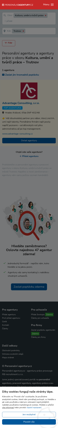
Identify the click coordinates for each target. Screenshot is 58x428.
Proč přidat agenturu (11, 318)
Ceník (4, 321)
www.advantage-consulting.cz (17, 133)
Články (5, 328)
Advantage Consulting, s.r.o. (21, 103)
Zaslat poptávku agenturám (43, 330)
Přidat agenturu (30, 156)
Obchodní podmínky (11, 350)
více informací (8, 407)
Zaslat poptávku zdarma (29, 287)
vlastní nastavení (34, 407)
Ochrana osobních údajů (12, 354)
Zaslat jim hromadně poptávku (22, 74)
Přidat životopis (38, 314)
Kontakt (5, 325)
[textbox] (5, 21)
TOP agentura (12, 107)
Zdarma (49, 314)
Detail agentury (29, 140)
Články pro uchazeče (40, 318)
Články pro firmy (38, 337)
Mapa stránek (8, 357)
